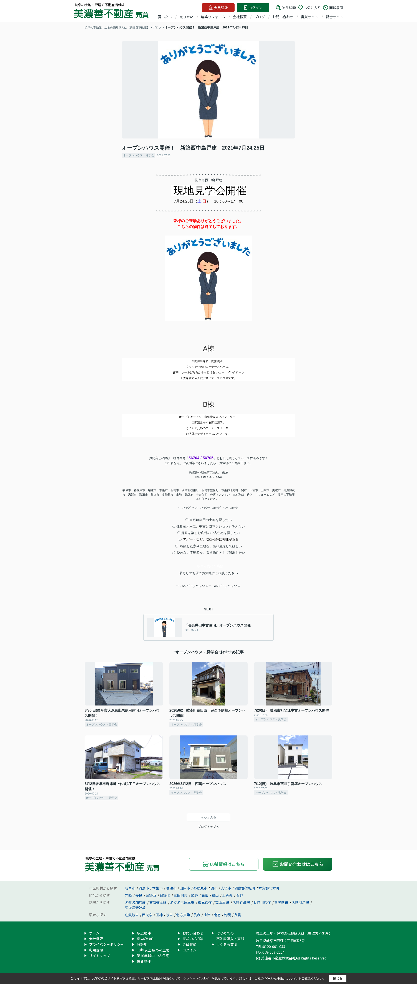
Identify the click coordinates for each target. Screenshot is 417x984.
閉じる (337, 978)
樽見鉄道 (205, 902)
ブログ (259, 16)
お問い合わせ (282, 16)
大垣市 (226, 888)
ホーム (94, 933)
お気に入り (312, 7)
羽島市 (144, 888)
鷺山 (216, 895)
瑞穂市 (171, 888)
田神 (159, 914)
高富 (205, 895)
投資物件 (144, 961)
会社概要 (240, 16)
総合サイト (334, 16)
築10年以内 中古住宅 (153, 955)
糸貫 (237, 914)
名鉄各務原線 (136, 902)
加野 (195, 895)
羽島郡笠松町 (244, 888)
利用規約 (96, 950)
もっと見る (208, 817)
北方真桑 (183, 914)
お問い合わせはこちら (301, 864)
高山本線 (222, 902)
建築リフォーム (213, 16)
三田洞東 (181, 895)
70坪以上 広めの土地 (153, 950)
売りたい (186, 16)
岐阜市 (130, 888)
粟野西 (151, 895)
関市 (213, 888)
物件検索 (289, 7)
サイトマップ (99, 955)
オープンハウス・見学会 (138, 155)
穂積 (227, 914)
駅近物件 (144, 933)
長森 (196, 914)
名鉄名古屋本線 (182, 902)
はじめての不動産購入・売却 (230, 935)
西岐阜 (147, 914)
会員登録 (221, 7)
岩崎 (129, 895)
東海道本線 (158, 902)
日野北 (165, 895)
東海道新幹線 (135, 907)
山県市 (185, 888)
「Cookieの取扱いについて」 (281, 978)
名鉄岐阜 (132, 914)
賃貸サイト (309, 16)
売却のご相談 (192, 938)
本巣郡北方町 (268, 888)
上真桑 (227, 895)
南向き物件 (145, 938)
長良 (139, 895)
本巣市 (157, 888)
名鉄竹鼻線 (242, 902)
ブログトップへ (208, 826)
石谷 (239, 895)
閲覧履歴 (336, 7)
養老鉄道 (281, 902)
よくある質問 (226, 944)
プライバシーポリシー (106, 944)
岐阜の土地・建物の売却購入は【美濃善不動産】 (294, 933)
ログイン (255, 7)
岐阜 (169, 914)
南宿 (217, 914)
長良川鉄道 (262, 902)
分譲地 (142, 944)
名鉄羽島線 (301, 902)
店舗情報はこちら (227, 864)
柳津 (207, 914)
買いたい (165, 16)
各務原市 (200, 888)
